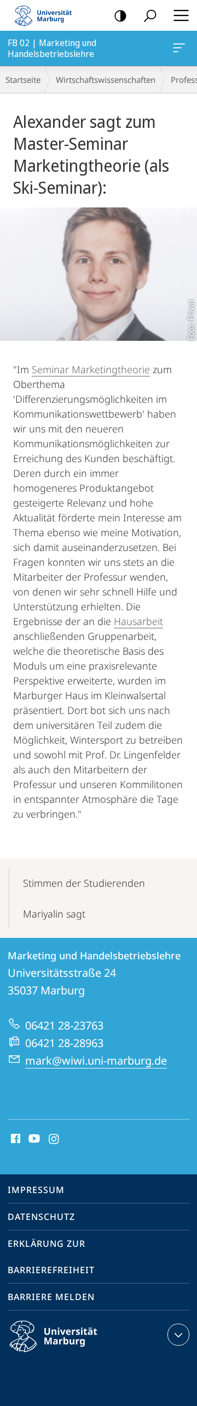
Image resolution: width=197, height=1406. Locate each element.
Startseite (22, 79)
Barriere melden (51, 1297)
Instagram (54, 1139)
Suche (150, 15)
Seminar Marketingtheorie (91, 369)
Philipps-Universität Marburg (72, 1353)
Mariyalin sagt (54, 913)
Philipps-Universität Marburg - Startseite (46, 15)
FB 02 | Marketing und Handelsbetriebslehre (181, 48)
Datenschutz (41, 1217)
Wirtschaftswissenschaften (105, 79)
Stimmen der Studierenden (84, 883)
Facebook (14, 1139)
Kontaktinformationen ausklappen (178, 1335)
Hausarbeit (138, 621)
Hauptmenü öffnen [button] (181, 15)
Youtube (33, 1139)
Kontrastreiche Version (120, 15)
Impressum (36, 1190)
